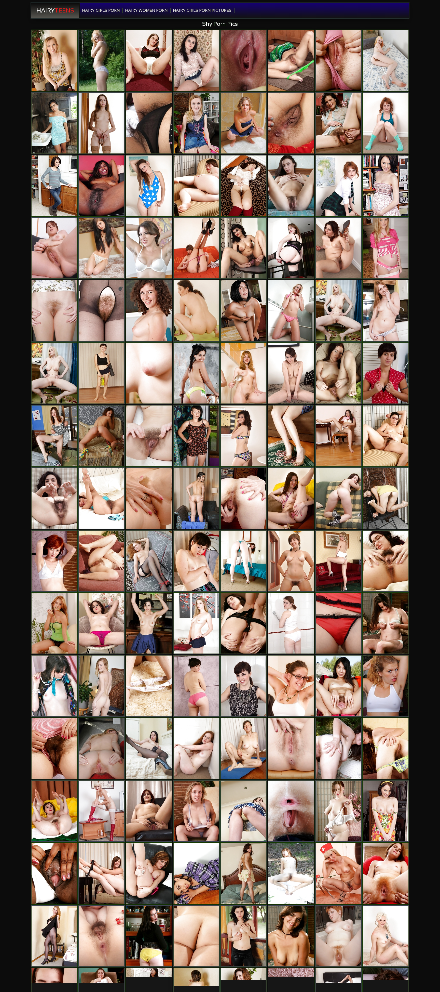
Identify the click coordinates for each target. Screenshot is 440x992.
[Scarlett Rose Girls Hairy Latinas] (196, 748)
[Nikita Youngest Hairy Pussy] (196, 61)
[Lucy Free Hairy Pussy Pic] (149, 373)
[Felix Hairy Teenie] (196, 936)
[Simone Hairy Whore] (243, 686)
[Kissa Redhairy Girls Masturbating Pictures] (54, 686)
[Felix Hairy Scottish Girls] (196, 498)
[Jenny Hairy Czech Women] (149, 873)
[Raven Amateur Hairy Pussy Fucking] (243, 311)
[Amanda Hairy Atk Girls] (54, 311)
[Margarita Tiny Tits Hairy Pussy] (338, 436)
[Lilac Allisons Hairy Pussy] (54, 436)
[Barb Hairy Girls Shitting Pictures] (196, 561)
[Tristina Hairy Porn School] (101, 186)
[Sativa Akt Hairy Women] (149, 311)
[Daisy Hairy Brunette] (149, 623)
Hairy (55, 10)
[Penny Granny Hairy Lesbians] (54, 748)
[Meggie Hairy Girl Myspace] (291, 373)
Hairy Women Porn (146, 10)
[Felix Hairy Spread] (243, 186)
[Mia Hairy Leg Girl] (243, 936)
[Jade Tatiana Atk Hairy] (101, 248)
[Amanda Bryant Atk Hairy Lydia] (54, 61)
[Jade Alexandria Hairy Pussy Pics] (196, 436)
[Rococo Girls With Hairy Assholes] (385, 311)
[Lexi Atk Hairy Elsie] (243, 811)
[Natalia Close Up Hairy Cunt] (338, 248)
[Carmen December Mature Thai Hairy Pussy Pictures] (196, 623)
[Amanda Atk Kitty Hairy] (196, 123)
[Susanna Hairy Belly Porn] (149, 436)
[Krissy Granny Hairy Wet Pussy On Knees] (338, 61)
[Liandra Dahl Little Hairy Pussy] (385, 373)
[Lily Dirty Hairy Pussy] (54, 248)
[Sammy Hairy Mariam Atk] (243, 498)
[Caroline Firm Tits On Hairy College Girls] (338, 936)
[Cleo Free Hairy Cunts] (338, 748)
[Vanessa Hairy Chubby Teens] (101, 498)
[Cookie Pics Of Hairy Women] (385, 61)
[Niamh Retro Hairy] (291, 623)
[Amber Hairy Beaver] (149, 61)
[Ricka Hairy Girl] (101, 436)
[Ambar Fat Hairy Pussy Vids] (196, 373)
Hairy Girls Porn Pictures (202, 10)
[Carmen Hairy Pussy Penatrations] (243, 123)
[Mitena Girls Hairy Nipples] (243, 623)
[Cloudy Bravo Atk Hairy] (385, 936)
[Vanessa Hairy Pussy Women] (338, 561)
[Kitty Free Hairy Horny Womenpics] (149, 186)
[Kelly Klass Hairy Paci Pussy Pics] (385, 811)
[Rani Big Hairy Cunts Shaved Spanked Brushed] (149, 123)
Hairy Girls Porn (101, 10)
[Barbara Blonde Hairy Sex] (101, 123)
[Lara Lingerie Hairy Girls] (291, 748)
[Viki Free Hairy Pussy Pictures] (149, 748)
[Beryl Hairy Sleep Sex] (149, 248)
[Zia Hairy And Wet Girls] (385, 873)
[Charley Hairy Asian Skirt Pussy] (243, 748)
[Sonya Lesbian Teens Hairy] (101, 811)
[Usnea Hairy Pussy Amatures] (101, 873)
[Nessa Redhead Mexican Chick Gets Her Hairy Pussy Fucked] (101, 561)
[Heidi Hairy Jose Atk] (149, 498)
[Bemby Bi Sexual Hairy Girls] (101, 936)
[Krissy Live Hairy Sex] (291, 436)
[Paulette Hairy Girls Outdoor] (385, 623)
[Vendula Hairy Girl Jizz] (196, 311)
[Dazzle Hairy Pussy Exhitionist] (291, 686)
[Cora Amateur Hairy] (385, 436)
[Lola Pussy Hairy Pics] (385, 123)
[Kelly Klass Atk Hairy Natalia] (385, 186)
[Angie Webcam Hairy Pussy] (338, 873)
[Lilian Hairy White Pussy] (243, 61)
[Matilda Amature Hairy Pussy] (54, 498)
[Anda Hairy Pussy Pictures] (243, 436)
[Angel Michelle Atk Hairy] (291, 61)
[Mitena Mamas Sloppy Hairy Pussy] (385, 561)
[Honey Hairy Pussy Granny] (101, 373)
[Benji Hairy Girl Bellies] (291, 811)
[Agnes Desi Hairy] (54, 561)
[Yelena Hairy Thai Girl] (291, 248)
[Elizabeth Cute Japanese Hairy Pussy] (149, 936)
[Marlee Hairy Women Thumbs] (385, 748)
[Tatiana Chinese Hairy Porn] (291, 873)
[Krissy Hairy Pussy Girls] (149, 686)
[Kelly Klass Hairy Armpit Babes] (54, 186)
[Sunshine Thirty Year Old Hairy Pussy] (338, 123)
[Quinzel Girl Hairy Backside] (54, 811)
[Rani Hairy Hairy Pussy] (243, 248)
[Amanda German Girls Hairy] (101, 686)
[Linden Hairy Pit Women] (54, 936)
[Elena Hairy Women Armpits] (291, 186)
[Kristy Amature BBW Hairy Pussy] (338, 311)
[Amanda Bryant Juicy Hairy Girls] (385, 248)
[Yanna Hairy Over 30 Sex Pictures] (385, 686)
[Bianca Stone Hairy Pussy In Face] (291, 123)
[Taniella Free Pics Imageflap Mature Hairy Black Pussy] (196, 248)
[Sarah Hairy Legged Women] (291, 311)
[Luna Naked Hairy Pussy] (196, 811)
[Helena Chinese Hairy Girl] (101, 311)
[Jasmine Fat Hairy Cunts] (149, 811)
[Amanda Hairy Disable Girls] (101, 748)
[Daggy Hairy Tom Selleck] (54, 623)
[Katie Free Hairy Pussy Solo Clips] (291, 936)
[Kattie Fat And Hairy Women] (291, 498)
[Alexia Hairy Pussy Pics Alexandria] (101, 61)
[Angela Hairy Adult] (338, 498)
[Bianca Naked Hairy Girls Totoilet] (196, 186)
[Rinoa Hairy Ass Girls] (243, 561)
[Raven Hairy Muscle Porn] (338, 623)
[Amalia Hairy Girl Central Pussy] (243, 873)
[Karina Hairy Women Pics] (149, 561)
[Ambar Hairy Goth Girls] (196, 873)
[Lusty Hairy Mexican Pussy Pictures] (54, 873)
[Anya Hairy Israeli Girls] (338, 373)
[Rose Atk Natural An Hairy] (385, 498)
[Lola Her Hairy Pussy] (338, 186)
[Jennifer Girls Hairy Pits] (338, 811)
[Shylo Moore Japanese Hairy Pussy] (101, 623)
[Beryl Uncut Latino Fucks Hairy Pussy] (291, 561)
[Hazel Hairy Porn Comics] (338, 686)
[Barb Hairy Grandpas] (196, 686)
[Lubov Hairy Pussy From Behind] (243, 373)
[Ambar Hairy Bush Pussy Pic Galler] (54, 123)
